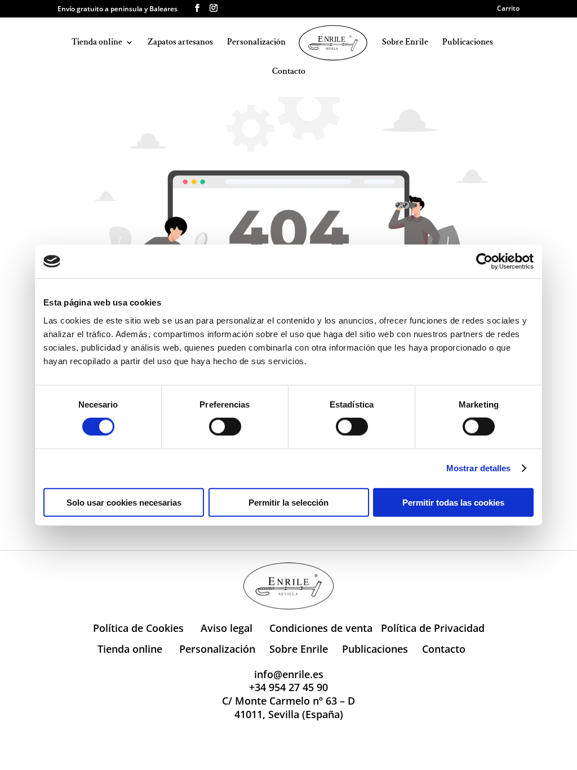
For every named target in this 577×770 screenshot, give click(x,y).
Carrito (508, 9)
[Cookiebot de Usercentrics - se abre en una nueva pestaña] (484, 261)
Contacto (288, 72)
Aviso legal (226, 628)
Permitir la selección (288, 502)
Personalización (256, 43)
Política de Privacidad (433, 628)
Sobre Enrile (405, 43)
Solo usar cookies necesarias (123, 502)
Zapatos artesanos (180, 43)
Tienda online (97, 43)
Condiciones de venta (320, 628)
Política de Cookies (138, 628)
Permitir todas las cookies (453, 502)
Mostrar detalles (478, 468)
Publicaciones (467, 43)
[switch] (225, 427)
